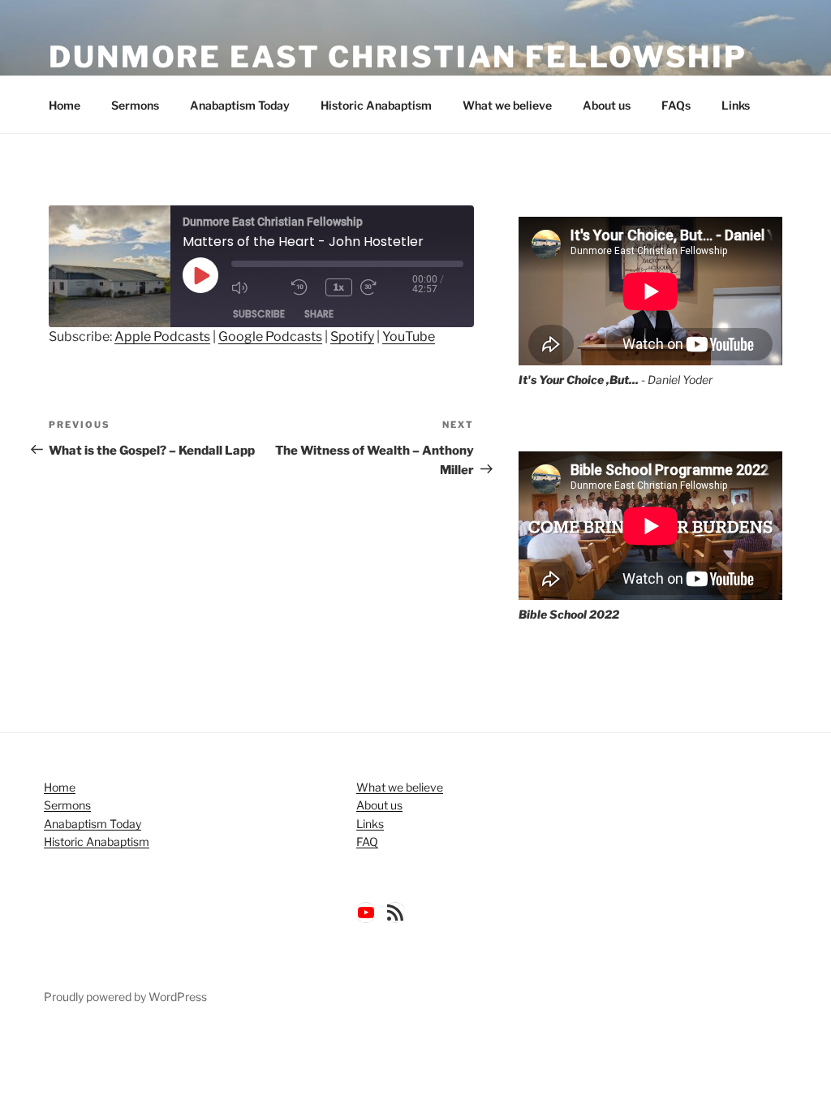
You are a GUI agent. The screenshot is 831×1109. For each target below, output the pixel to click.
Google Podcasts (270, 336)
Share (319, 314)
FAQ (367, 841)
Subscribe (259, 314)
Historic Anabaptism (376, 105)
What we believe (507, 105)
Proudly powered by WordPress (125, 996)
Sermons (135, 105)
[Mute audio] (257, 287)
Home (64, 105)
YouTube (408, 336)
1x (339, 287)
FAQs (676, 105)
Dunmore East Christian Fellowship (398, 57)
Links (735, 105)
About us (607, 105)
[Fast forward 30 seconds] (386, 287)
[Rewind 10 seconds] (304, 287)
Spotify (352, 336)
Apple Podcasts (162, 336)
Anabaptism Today (240, 105)
